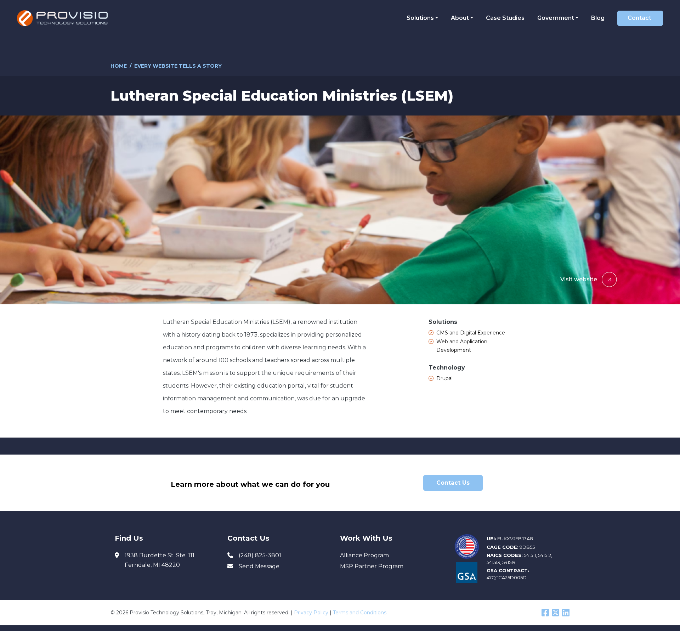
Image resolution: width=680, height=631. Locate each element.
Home (118, 66)
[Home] (65, 18)
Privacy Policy (311, 612)
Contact (639, 18)
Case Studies (505, 18)
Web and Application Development (461, 346)
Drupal (444, 378)
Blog (598, 18)
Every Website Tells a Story (178, 66)
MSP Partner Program (371, 566)
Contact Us (453, 482)
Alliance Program (364, 555)
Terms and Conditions (359, 612)
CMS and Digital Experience (470, 332)
